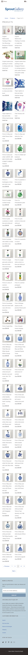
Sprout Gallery (11, 651)
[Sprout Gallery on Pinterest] (9, 642)
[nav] (4, 1)
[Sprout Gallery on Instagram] (11, 642)
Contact (4, 632)
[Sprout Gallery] (14, 9)
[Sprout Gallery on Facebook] (6, 642)
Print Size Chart (5, 623)
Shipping (4, 629)
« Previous (6, 566)
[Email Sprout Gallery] (14, 642)
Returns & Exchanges (7, 626)
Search (3, 620)
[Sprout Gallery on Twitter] (3, 642)
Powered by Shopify (19, 651)
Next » (14, 571)
